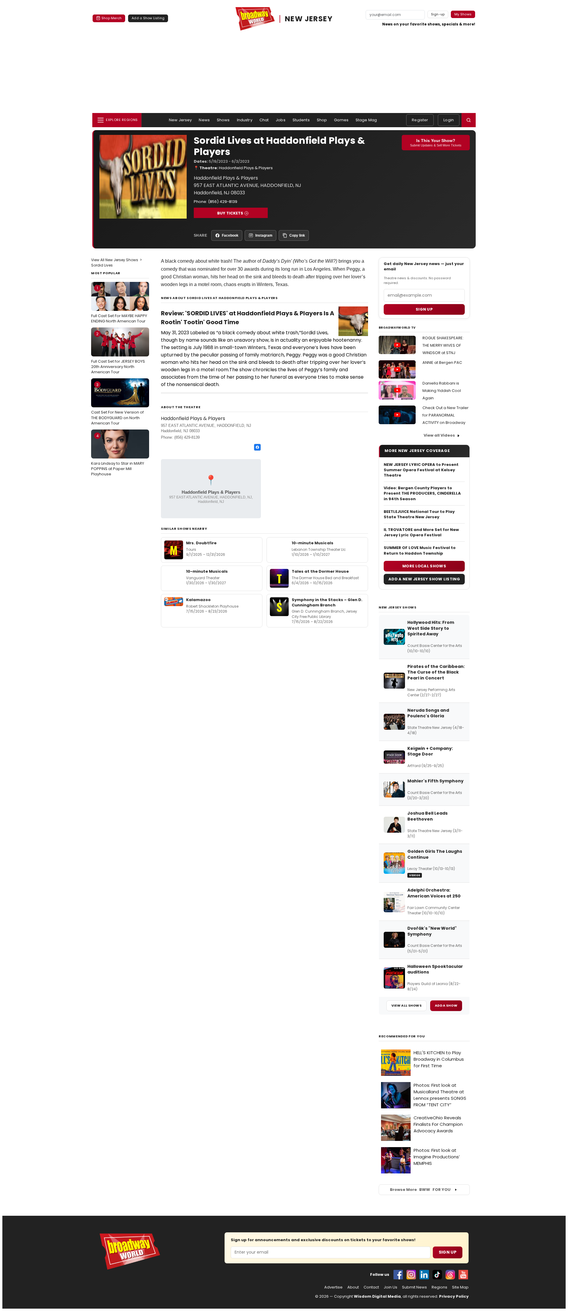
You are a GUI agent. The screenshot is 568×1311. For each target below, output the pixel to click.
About (353, 1287)
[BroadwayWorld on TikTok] (437, 1274)
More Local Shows (424, 566)
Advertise (333, 1287)
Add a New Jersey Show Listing (424, 579)
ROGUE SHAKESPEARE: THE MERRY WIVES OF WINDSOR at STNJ (443, 345)
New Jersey (180, 120)
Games (341, 120)
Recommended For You (402, 1036)
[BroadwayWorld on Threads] (450, 1274)
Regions (439, 1287)
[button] (469, 120)
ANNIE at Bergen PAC (442, 362)
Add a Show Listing (148, 18)
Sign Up (447, 1252)
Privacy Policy (454, 1296)
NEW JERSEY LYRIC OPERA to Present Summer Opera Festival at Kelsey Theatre (421, 470)
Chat (264, 120)
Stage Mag (366, 120)
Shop (322, 120)
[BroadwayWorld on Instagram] (411, 1274)
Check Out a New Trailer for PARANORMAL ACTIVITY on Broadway (445, 415)
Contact (371, 1287)
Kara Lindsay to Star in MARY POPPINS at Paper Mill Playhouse (117, 455)
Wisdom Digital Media (377, 1296)
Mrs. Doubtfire (201, 543)
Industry (244, 120)
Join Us (390, 1287)
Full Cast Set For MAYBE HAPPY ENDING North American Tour (119, 304)
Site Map (460, 1287)
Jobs (280, 120)
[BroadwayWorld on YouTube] (463, 1274)
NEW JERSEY (309, 18)
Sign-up (438, 14)
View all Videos (439, 435)
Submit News (414, 1287)
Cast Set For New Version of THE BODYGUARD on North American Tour (117, 404)
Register (420, 120)
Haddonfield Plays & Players (246, 168)
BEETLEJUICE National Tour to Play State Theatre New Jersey (419, 514)
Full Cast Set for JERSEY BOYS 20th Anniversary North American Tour (118, 353)
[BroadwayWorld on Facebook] (398, 1274)
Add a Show (446, 1005)
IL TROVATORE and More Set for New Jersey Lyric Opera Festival (421, 532)
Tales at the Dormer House (320, 571)
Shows (223, 120)
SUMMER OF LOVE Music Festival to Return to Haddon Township (420, 550)
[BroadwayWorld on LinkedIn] (424, 1274)
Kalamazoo (198, 600)
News (204, 120)
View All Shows (406, 1005)
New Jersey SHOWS (398, 607)
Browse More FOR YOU (420, 1189)
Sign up (424, 309)
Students (301, 120)
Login (448, 120)
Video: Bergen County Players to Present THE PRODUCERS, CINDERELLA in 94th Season (422, 493)
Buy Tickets (230, 213)
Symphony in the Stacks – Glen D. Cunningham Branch (327, 602)
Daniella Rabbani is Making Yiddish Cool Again (441, 390)
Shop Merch (111, 18)
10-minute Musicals (312, 543)
